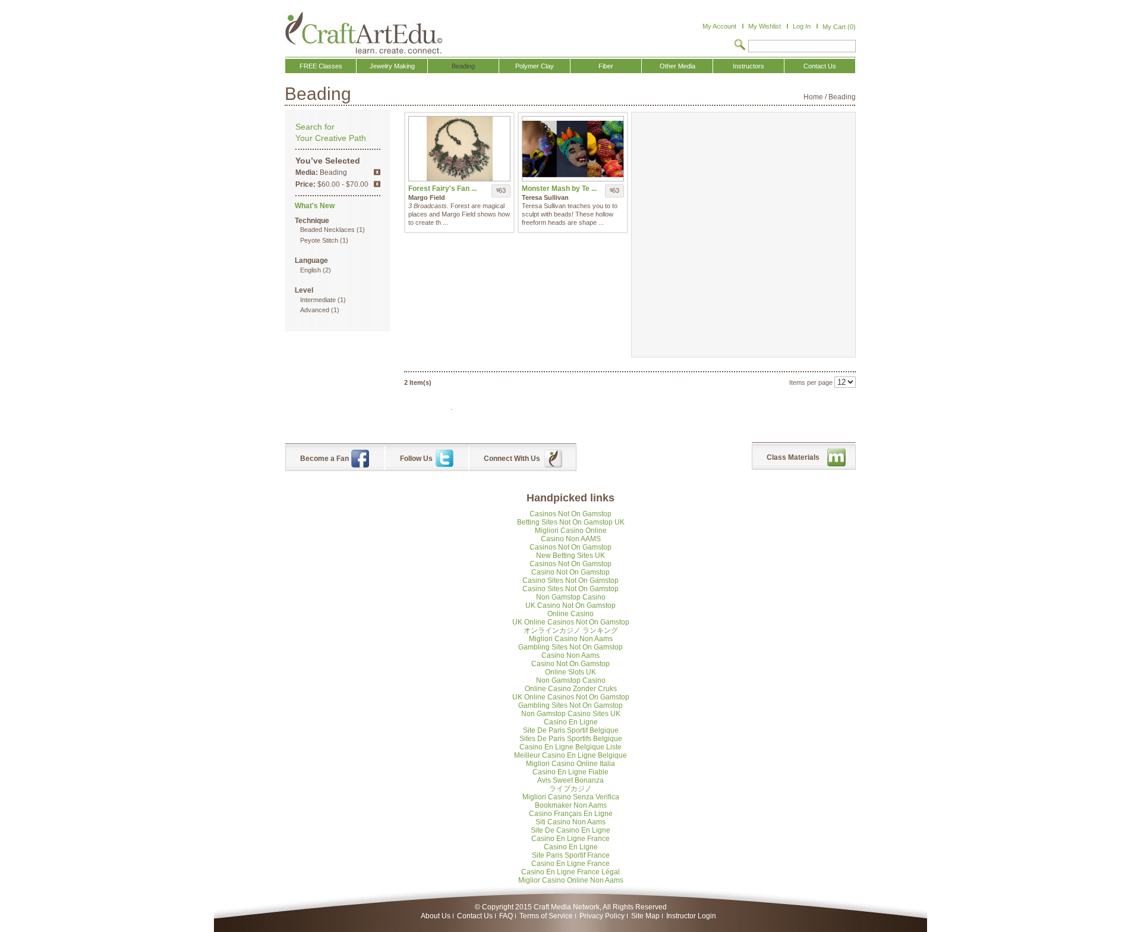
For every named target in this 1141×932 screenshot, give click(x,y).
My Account (719, 26)
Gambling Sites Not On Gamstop (570, 647)
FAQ (506, 916)
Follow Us (416, 458)
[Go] (739, 45)
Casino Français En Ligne (571, 813)
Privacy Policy (602, 916)
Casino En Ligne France (570, 838)
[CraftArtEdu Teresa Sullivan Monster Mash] (573, 148)
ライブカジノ (570, 788)
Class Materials (793, 457)
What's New (315, 206)
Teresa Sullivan (545, 197)
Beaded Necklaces (327, 229)
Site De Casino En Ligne (570, 830)
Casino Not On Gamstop (570, 572)
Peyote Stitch (319, 240)
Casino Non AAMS (571, 539)
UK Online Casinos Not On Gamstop (570, 622)
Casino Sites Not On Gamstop (570, 580)
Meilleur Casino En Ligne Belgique (570, 755)
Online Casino (570, 614)
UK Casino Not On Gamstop (570, 605)
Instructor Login (691, 916)
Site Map (645, 916)
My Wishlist (764, 26)
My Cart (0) (839, 26)
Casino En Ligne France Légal (570, 872)
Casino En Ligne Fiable (570, 772)
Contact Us (475, 916)
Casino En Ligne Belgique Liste (570, 747)
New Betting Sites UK (570, 555)
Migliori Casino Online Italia (570, 764)
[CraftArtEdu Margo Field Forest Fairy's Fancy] (459, 148)
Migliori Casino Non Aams (571, 639)
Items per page (811, 382)
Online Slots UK (570, 672)
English (310, 270)
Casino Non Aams (570, 655)
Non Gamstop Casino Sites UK (570, 714)
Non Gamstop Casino (571, 597)
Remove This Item (377, 172)
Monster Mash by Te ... (559, 188)
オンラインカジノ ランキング (571, 630)
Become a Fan (324, 458)
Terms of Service (546, 916)
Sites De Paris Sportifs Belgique (570, 739)
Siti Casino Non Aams (570, 822)
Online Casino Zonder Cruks (571, 689)
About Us (435, 916)
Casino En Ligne (571, 722)
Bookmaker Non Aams (571, 805)
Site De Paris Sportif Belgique (571, 730)
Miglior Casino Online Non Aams (570, 880)
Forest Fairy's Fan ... (442, 188)
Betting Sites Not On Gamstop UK (571, 522)
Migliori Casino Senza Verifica (570, 797)
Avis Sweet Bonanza (570, 780)
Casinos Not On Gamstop (570, 514)
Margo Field (426, 197)
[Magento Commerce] (363, 33)
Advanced (314, 309)
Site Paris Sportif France (571, 855)
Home (813, 97)
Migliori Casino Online (571, 530)
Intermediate (318, 299)
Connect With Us (512, 458)
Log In (802, 26)
